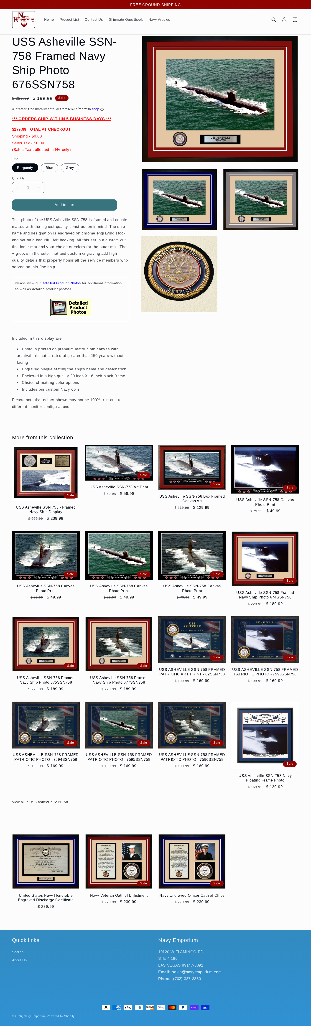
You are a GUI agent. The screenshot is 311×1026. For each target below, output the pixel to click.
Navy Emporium (35, 1016)
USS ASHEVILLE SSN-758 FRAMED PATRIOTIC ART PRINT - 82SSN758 (192, 671)
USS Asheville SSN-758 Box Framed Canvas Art (192, 498)
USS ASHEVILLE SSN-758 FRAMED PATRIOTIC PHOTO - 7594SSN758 (46, 757)
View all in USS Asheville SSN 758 (40, 802)
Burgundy (25, 168)
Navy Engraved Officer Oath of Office (192, 895)
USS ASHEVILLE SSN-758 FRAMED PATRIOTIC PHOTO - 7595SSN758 (119, 757)
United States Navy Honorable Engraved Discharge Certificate (46, 897)
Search (18, 952)
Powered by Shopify (61, 1016)
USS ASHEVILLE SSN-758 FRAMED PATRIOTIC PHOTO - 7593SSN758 (265, 671)
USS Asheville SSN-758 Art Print (119, 487)
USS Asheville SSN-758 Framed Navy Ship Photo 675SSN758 (46, 680)
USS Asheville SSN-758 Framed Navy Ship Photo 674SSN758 (265, 595)
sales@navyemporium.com (197, 972)
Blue (49, 168)
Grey (70, 168)
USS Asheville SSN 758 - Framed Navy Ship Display (46, 509)
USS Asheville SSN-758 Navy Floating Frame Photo (265, 778)
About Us (19, 960)
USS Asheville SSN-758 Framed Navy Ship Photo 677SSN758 (119, 680)
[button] (273, 19)
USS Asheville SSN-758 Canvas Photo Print (265, 502)
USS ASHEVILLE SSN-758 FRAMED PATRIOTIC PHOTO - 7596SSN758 (192, 757)
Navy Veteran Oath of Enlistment (119, 895)
